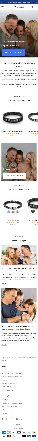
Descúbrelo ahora (14, 52)
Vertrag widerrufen (7, 390)
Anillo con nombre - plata (12, 220)
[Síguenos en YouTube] (17, 419)
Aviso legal (4, 400)
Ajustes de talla (6, 386)
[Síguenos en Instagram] (7, 419)
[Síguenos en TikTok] (22, 419)
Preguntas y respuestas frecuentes (12, 373)
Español (18, 424)
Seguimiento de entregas (9, 383)
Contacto (4, 380)
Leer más (4, 283)
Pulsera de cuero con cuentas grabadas (13, 131)
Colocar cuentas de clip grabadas (11, 376)
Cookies (4, 413)
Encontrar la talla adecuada (10, 370)
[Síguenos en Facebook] (2, 419)
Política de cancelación (8, 410)
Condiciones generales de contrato (12, 403)
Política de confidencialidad (10, 406)
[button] (10, 133)
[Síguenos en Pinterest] (12, 419)
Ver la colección (14, 176)
